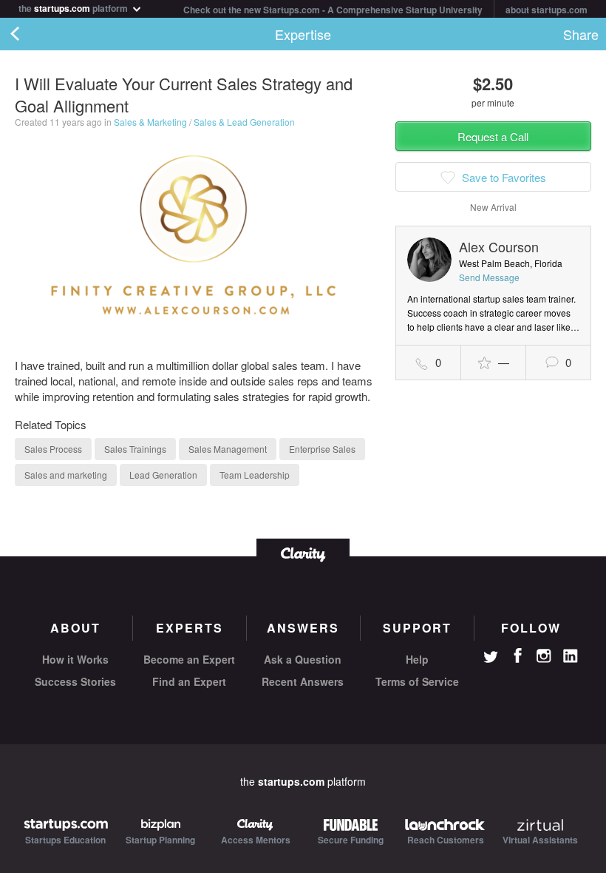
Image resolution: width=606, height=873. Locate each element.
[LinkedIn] (570, 656)
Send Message (489, 277)
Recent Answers (303, 681)
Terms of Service (417, 681)
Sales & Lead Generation (244, 121)
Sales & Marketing (150, 121)
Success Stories (75, 681)
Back (29, 34)
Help (417, 659)
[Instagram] (544, 656)
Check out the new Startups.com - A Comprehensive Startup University (333, 9)
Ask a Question (302, 659)
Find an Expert (189, 681)
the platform (74, 7)
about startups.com (546, 9)
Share (581, 34)
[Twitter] (490, 658)
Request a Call (492, 136)
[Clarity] (303, 553)
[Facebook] (517, 655)
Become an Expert (189, 659)
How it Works (75, 659)
